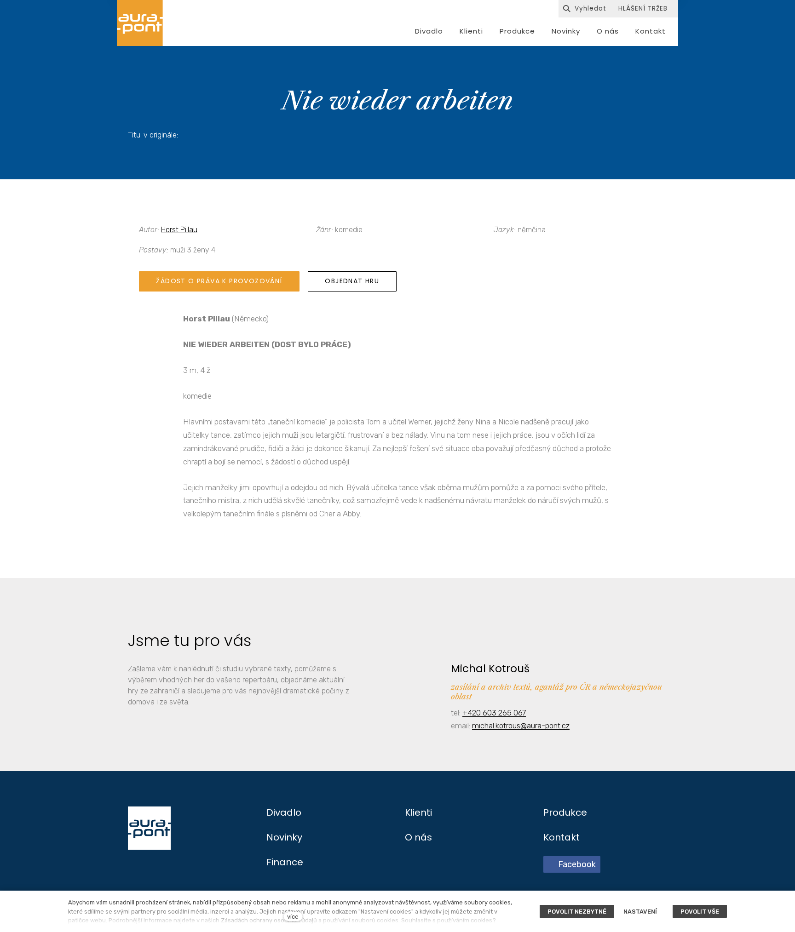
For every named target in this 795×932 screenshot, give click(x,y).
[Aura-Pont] (140, 23)
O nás (418, 837)
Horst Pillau (179, 229)
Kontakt (561, 837)
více (293, 916)
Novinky (284, 837)
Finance (284, 862)
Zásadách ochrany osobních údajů (269, 920)
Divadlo (283, 812)
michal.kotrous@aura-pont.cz (521, 725)
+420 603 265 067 (494, 712)
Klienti (418, 812)
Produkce (565, 812)
